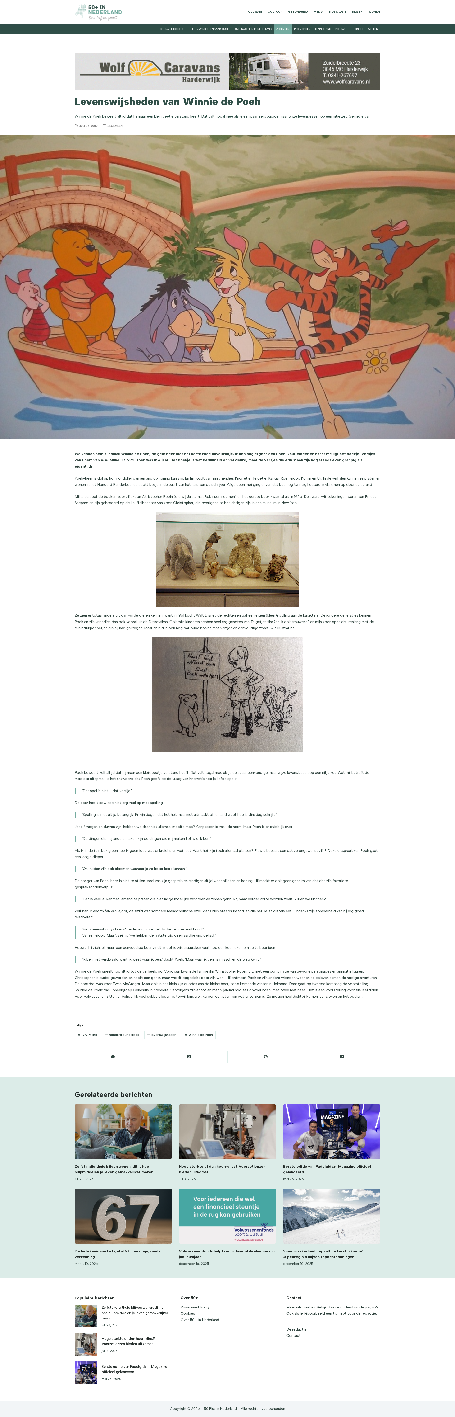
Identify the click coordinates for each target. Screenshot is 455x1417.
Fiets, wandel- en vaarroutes (210, 29)
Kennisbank (323, 29)
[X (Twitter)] (189, 1057)
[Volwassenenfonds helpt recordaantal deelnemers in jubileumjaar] (227, 1216)
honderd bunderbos (122, 1035)
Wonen (374, 11)
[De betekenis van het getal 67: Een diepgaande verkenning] (123, 1216)
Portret (358, 29)
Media (318, 11)
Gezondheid (298, 11)
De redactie (296, 1329)
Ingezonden (302, 29)
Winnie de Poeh (198, 1035)
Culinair (255, 11)
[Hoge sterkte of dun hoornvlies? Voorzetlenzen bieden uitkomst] (227, 1131)
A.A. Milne (87, 1035)
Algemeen (282, 29)
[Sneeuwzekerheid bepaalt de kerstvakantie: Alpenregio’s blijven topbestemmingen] (331, 1216)
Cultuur (275, 11)
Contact (293, 1335)
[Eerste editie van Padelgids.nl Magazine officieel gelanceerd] (331, 1131)
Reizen (357, 11)
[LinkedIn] (342, 1057)
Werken (373, 29)
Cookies (188, 1313)
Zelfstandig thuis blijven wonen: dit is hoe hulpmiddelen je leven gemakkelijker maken (135, 1312)
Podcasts (341, 29)
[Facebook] (113, 1057)
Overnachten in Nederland (253, 29)
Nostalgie (337, 11)
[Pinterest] (266, 1057)
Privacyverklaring (195, 1307)
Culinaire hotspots (173, 29)
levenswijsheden (161, 1035)
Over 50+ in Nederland (200, 1320)
